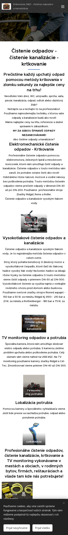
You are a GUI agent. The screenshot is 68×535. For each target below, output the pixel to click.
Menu (62, 6)
